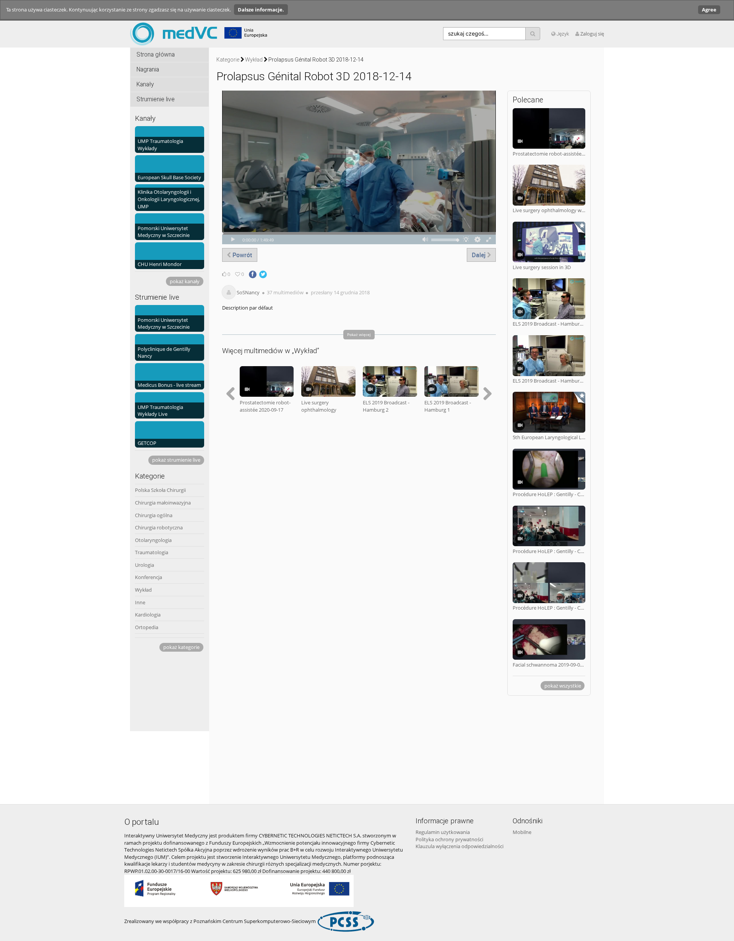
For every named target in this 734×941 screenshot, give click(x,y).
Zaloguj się (592, 33)
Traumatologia (151, 552)
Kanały (145, 84)
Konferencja (148, 577)
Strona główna (155, 54)
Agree (709, 9)
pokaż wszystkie (562, 685)
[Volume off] (425, 239)
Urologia (144, 564)
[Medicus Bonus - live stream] (169, 375)
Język (562, 34)
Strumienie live (155, 99)
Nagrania (147, 69)
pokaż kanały (185, 281)
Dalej (479, 255)
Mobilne (522, 832)
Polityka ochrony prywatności (449, 839)
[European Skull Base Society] (169, 168)
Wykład (143, 589)
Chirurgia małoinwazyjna (163, 502)
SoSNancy (248, 292)
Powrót (241, 255)
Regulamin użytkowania (443, 832)
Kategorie (227, 60)
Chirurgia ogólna (153, 515)
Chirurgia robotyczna (159, 527)
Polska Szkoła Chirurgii (160, 490)
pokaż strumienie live (176, 459)
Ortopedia (146, 627)
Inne (140, 602)
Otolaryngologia (153, 540)
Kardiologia (148, 614)
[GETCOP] (169, 433)
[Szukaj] (532, 33)
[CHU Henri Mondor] (169, 254)
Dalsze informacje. (261, 9)
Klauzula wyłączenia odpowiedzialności (459, 846)
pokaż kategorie (181, 647)
